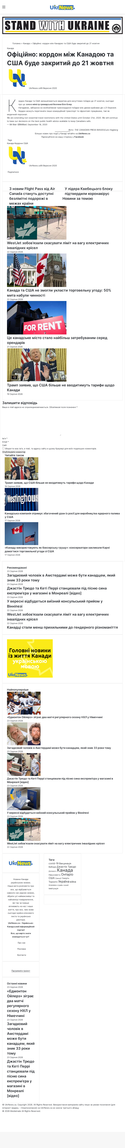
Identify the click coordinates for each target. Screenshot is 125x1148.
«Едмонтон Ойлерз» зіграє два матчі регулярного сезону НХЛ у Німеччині (54, 717)
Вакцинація (65, 863)
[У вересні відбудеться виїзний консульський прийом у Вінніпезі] (24, 809)
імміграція (53, 888)
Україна (63, 881)
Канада (26, 43)
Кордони (18, 143)
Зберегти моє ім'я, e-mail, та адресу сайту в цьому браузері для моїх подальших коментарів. (51, 448)
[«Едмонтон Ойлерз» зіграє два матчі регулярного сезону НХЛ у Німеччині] (24, 714)
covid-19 (54, 863)
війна (73, 881)
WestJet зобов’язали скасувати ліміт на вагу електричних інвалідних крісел (56, 843)
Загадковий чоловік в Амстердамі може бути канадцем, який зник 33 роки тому (59, 747)
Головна (16, 43)
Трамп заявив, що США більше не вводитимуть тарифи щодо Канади (49, 482)
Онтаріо (67, 874)
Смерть (65, 878)
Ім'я (4, 438)
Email (5, 442)
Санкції (58, 878)
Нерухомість (55, 875)
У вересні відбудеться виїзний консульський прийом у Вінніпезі (48, 812)
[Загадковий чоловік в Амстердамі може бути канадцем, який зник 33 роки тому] (24, 744)
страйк (60, 885)
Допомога (52, 871)
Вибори (52, 867)
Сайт (4, 445)
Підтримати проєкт (20, 970)
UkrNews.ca (34, 88)
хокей (65, 885)
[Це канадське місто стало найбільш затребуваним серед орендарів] (36, 333)
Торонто (53, 881)
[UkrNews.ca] (62, 7)
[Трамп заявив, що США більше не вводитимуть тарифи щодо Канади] (36, 381)
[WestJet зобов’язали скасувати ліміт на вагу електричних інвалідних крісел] (36, 239)
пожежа (52, 885)
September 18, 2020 (37, 124)
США (25, 143)
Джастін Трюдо (66, 866)
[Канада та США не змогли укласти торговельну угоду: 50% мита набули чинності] (36, 286)
